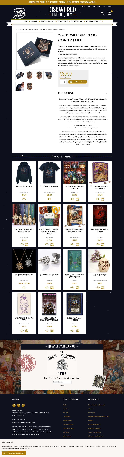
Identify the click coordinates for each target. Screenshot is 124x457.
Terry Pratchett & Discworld (96, 405)
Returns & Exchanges (94, 428)
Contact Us (91, 413)
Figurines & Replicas (34, 29)
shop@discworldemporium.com (26, 422)
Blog (89, 7)
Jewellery (65, 409)
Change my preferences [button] (16, 453)
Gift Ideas (66, 432)
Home (17, 29)
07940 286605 (21, 420)
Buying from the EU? (94, 424)
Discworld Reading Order (95, 436)
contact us (97, 7)
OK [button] (4, 453)
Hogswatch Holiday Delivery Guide (98, 416)
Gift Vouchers (67, 436)
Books (26, 21)
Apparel (34, 21)
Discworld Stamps (93, 21)
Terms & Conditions (94, 432)
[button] (76, 199)
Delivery (90, 420)
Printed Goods (77, 21)
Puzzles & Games (47, 21)
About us (91, 409)
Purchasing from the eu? (65, 78)
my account (108, 7)
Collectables (63, 21)
